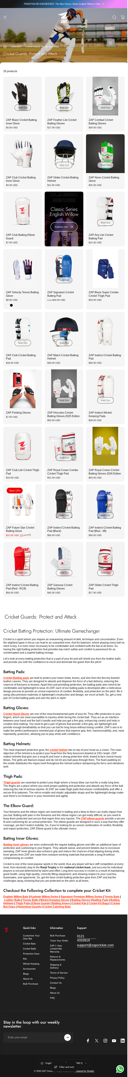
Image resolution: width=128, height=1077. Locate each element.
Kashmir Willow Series (44, 896)
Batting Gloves (81, 900)
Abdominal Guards (29, 906)
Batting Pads (100, 900)
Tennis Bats (111, 896)
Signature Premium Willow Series (81, 896)
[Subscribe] (67, 1037)
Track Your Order (59, 940)
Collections (16, 46)
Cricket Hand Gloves (16, 713)
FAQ (52, 997)
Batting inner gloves (16, 844)
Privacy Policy (57, 977)
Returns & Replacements (57, 958)
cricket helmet (58, 749)
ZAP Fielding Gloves (18, 412)
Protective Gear (31, 953)
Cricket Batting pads (16, 677)
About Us (28, 978)
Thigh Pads (23, 903)
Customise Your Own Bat (31, 937)
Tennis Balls (30, 900)
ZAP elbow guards (92, 818)
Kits (25, 958)
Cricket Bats (29, 943)
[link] (86, 938)
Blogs (26, 973)
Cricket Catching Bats (57, 906)
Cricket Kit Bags (98, 903)
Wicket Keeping (31, 963)
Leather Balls (12, 900)
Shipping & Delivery (55, 966)
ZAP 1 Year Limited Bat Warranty (56, 948)
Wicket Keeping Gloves (55, 900)
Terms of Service (59, 972)
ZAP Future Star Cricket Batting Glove (20, 529)
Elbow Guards (41, 903)
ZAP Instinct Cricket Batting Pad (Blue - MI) (105, 529)
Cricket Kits (79, 903)
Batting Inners (61, 903)
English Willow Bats (15, 896)
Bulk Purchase (30, 983)
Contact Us (56, 982)
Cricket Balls (29, 948)
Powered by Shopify (84, 1071)
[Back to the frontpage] (5, 46)
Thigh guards (11, 782)
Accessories (29, 968)
